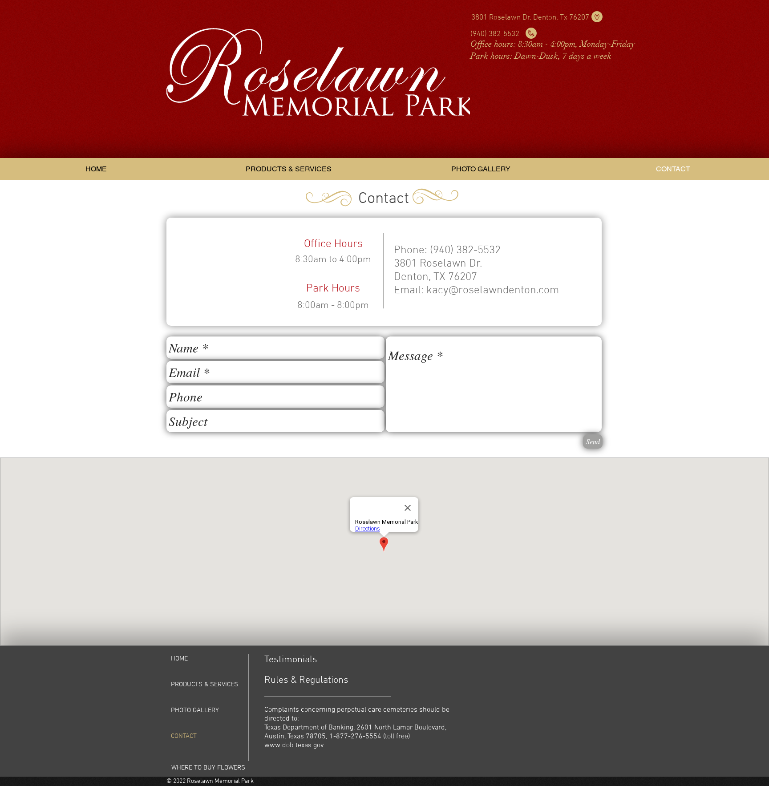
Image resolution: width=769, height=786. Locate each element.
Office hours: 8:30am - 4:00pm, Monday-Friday (552, 44)
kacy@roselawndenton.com (492, 290)
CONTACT (184, 736)
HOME (179, 659)
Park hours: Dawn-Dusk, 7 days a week (540, 56)
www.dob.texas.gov (294, 745)
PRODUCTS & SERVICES (204, 685)
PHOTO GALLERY (195, 710)
